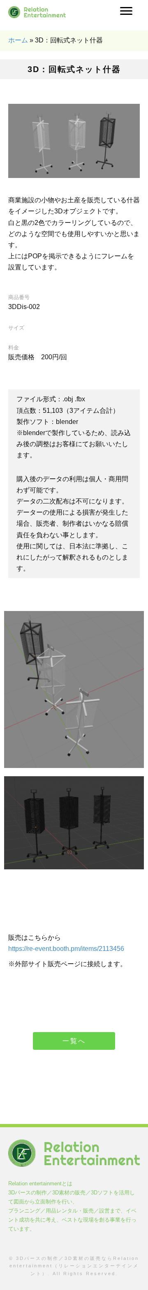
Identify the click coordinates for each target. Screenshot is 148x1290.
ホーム (18, 40)
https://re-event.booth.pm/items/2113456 (66, 948)
